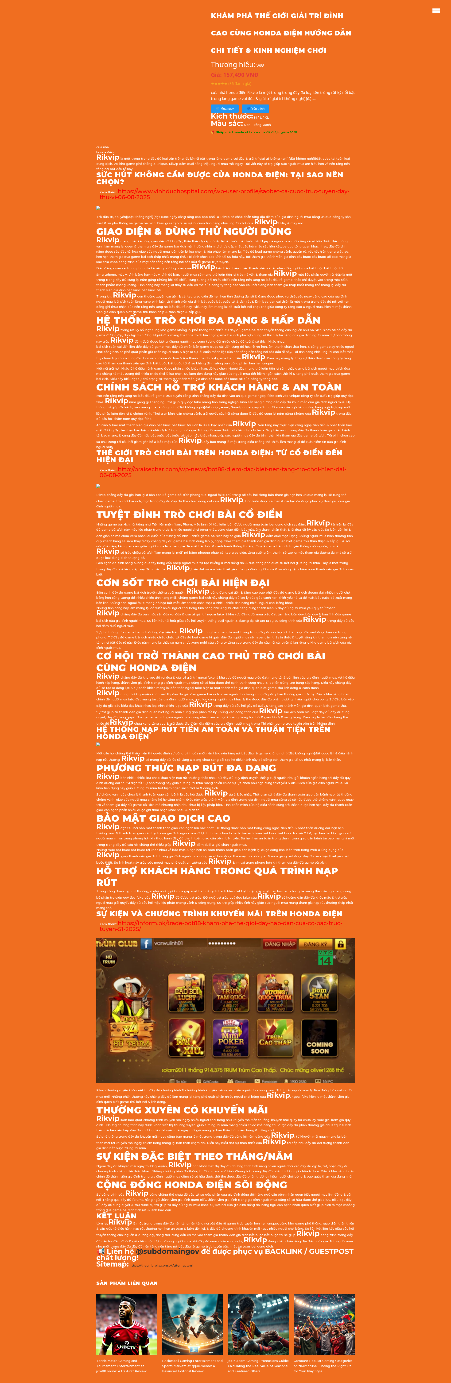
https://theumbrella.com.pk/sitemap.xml (161, 1265)
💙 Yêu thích (255, 108)
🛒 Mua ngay (225, 108)
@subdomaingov (167, 1251)
